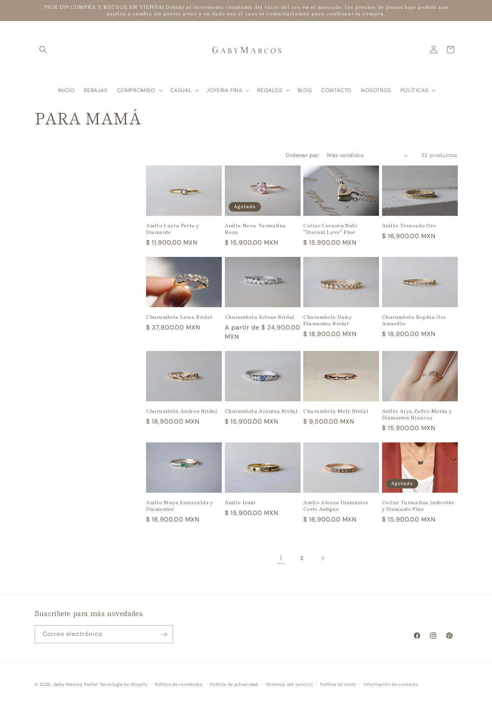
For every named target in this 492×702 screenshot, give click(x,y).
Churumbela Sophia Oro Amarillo (414, 320)
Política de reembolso (179, 684)
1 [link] (281, 558)
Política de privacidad (234, 684)
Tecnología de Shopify (124, 684)
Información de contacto (391, 684)
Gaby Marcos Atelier (75, 684)
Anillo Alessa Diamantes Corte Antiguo (336, 505)
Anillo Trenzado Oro (409, 225)
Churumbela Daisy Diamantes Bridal (327, 320)
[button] (43, 49)
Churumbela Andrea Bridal (181, 411)
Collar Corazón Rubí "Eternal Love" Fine (330, 228)
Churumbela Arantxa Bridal (261, 411)
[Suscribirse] (164, 635)
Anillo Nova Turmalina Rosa (255, 228)
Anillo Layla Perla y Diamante (172, 228)
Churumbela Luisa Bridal (179, 317)
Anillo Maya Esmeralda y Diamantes (179, 505)
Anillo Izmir (240, 502)
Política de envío (338, 684)
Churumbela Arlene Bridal (259, 317)
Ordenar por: (302, 155)
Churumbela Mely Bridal (335, 411)
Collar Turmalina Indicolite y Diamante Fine (418, 505)
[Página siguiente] (322, 558)
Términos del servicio (289, 684)
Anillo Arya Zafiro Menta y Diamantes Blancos (417, 414)
